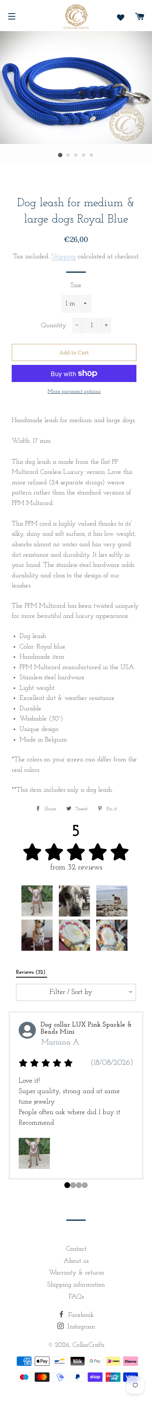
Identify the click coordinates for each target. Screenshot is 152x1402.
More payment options (74, 391)
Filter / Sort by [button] (70, 992)
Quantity (53, 325)
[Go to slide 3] (85, 1185)
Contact (76, 1249)
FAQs (76, 1296)
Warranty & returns (76, 1272)
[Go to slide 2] (79, 1185)
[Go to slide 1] (73, 1185)
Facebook (80, 1315)
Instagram (80, 1326)
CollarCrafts (88, 1345)
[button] (37, 901)
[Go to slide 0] (67, 1185)
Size (76, 285)
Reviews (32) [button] (31, 972)
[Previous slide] (12, 1103)
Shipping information (76, 1284)
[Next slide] (140, 1103)
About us (76, 1261)
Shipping (63, 256)
